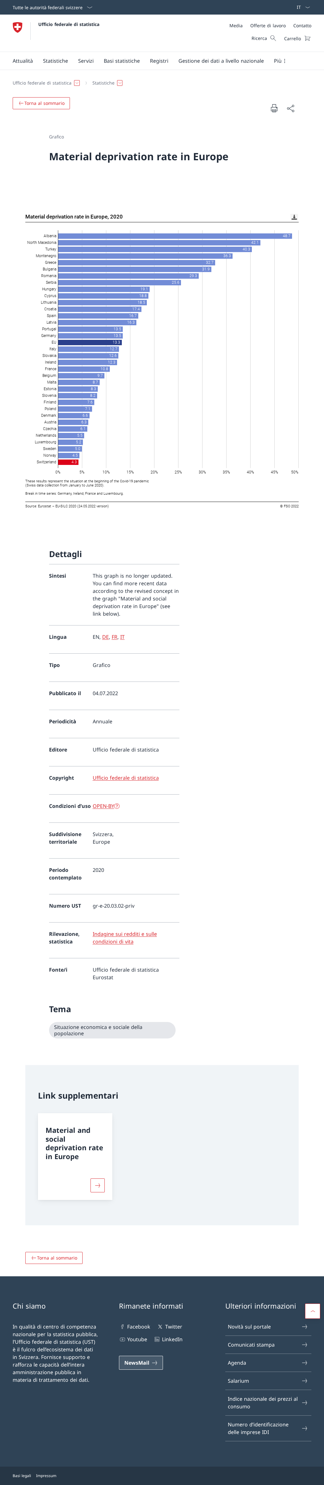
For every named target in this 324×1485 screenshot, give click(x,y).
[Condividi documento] (290, 108)
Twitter (173, 1326)
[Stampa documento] (274, 108)
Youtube (137, 1339)
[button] (23, 61)
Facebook (138, 1326)
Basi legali (22, 1475)
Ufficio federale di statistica (68, 24)
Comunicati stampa (251, 1344)
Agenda (237, 1362)
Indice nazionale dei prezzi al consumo (263, 1402)
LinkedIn (172, 1339)
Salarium (238, 1380)
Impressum (46, 1475)
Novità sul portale (249, 1326)
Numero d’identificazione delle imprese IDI (258, 1428)
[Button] (97, 1185)
